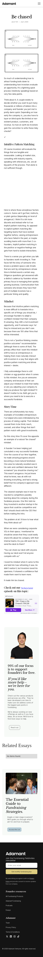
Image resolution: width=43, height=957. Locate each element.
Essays (8, 910)
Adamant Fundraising (13, 901)
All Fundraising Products (14, 896)
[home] (9, 3)
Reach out (14, 727)
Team (8, 923)
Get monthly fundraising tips (21, 872)
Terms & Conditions (13, 932)
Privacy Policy (11, 927)
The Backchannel (27, 588)
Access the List (14, 829)
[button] (38, 3)
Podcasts (9, 905)
